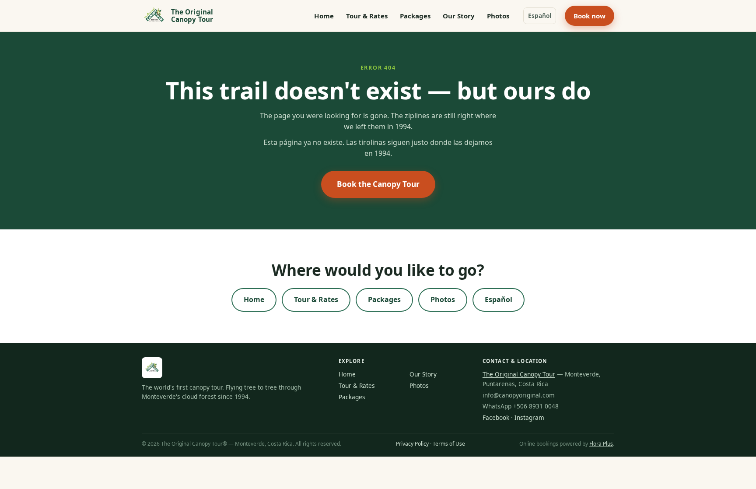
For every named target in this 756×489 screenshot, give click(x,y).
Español (539, 15)
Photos (498, 15)
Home (324, 15)
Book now (590, 15)
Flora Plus (601, 443)
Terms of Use (449, 443)
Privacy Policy (412, 443)
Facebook (496, 417)
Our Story (459, 15)
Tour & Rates (367, 15)
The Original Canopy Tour (519, 374)
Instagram (529, 417)
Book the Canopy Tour (378, 184)
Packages (415, 15)
